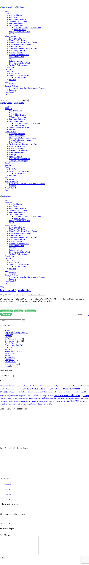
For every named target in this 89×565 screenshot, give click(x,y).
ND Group (32, 401)
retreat (75, 400)
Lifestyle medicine (47, 396)
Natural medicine (50, 398)
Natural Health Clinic (12, 351)
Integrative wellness (25, 396)
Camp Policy (8, 485)
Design (7, 337)
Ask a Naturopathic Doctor (38, 386)
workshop (45, 404)
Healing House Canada (13, 345)
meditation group (77, 395)
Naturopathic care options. (65, 398)
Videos (7, 366)
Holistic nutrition (60, 392)
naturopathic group (81, 398)
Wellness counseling (23, 404)
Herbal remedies (37, 392)
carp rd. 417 (6, 311)
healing (4, 391)
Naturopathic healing (6, 401)
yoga (51, 404)
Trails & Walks (10, 362)
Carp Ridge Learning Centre (15, 333)
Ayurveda (51, 386)
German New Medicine (71, 389)
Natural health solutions (36, 398)
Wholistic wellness (36, 404)
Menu (7, 349)
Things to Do (9, 360)
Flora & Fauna (10, 343)
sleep (81, 401)
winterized (6, 314)
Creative (8, 335)
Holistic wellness (71, 392)
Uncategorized (10, 364)
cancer (65, 386)
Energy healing (56, 389)
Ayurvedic (59, 386)
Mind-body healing (6, 398)
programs (66, 401)
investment (30, 311)
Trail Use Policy (8, 495)
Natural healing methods (20, 398)
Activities (8, 331)
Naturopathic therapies (21, 401)
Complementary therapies (14, 389)
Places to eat (9, 353)
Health (7, 347)
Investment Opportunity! (15, 290)
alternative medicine (21, 386)
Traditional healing (10, 404)
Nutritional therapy (43, 401)
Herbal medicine (26, 392)
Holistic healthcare (48, 392)
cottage (18, 311)
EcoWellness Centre (36, 295)
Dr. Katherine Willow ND (37, 388)
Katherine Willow (36, 396)
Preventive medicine (55, 401)
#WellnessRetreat (7, 386)
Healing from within (14, 392)
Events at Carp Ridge (12, 341)
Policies (7, 355)
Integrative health (12, 396)
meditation (59, 395)
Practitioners (9, 358)
